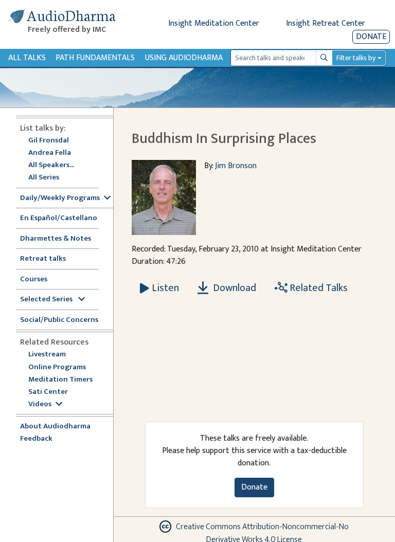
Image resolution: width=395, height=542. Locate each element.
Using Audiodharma (184, 58)
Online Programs (57, 367)
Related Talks (318, 288)
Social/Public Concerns (59, 320)
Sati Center (48, 392)
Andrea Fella (49, 153)
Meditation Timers (60, 380)
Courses (33, 279)
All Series (43, 178)
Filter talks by (355, 58)
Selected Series (47, 299)
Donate (371, 37)
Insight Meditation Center (213, 23)
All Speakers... (51, 165)
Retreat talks (43, 259)
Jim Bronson (236, 166)
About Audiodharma (55, 426)
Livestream (47, 354)
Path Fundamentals (95, 58)
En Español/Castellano (58, 218)
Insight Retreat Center (325, 23)
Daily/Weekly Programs (60, 198)
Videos (39, 404)
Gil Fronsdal (48, 141)
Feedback (36, 439)
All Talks (27, 58)
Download (233, 288)
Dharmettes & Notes (55, 239)
